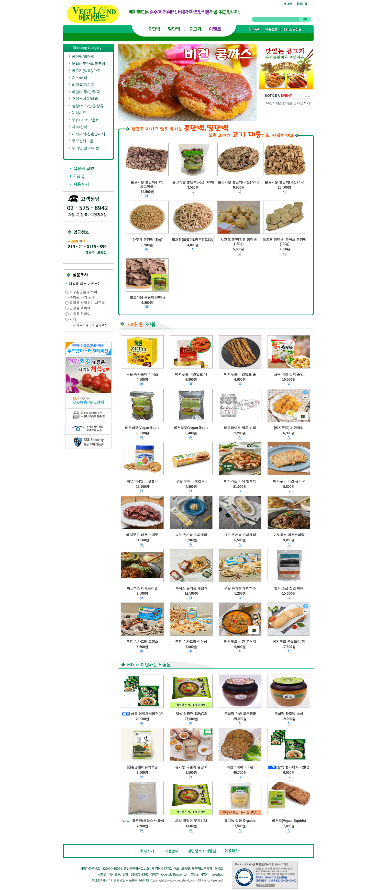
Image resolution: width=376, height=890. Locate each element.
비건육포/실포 (82, 85)
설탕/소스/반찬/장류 (87, 106)
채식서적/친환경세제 (88, 134)
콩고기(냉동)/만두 (86, 70)
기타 (72, 319)
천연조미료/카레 (84, 99)
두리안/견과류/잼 (85, 148)
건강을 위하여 (80, 308)
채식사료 (78, 113)
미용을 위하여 (80, 314)
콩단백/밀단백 (82, 56)
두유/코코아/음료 (85, 120)
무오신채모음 (82, 141)
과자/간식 (79, 127)
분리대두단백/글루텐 (88, 64)
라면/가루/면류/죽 (85, 92)
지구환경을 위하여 (83, 292)
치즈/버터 (79, 78)
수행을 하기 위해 (82, 297)
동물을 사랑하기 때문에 (87, 303)
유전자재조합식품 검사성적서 (288, 103)
